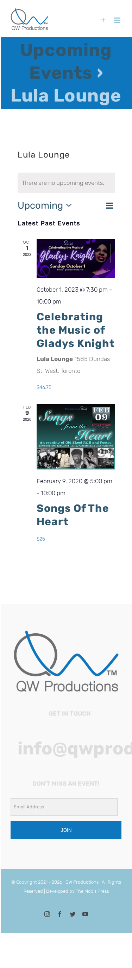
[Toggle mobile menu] (117, 20)
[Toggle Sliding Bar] (103, 20)
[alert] (66, 183)
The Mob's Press (92, 891)
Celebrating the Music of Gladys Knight (76, 330)
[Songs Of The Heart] (76, 436)
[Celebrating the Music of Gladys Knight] (76, 258)
